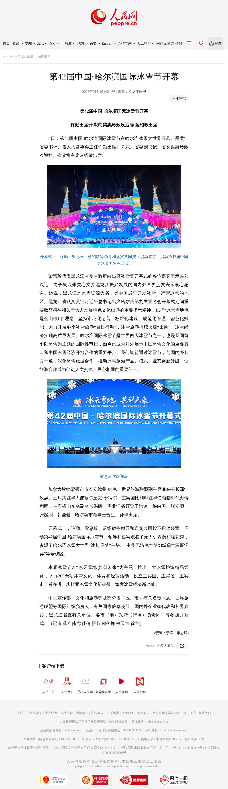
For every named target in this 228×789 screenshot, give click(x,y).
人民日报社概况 (28, 713)
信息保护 (189, 713)
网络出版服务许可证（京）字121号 (152, 747)
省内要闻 (44, 56)
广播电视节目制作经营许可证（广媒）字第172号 (171, 739)
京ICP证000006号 (190, 747)
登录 (218, 43)
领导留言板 (103, 692)
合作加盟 (112, 713)
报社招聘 (66, 713)
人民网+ (66, 692)
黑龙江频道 (25, 56)
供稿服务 (128, 713)
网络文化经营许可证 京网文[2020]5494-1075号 (93, 747)
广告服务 (97, 713)
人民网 (8, 56)
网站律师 (174, 713)
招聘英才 (82, 713)
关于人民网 (49, 713)
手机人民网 (85, 692)
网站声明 (159, 713)
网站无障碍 (165, 43)
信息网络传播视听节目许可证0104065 (33, 747)
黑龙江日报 (137, 92)
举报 (178, 43)
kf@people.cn (73, 730)
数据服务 (143, 713)
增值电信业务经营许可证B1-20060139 (108, 739)
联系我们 (205, 713)
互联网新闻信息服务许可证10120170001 (50, 739)
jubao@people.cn (158, 721)
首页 (6, 43)
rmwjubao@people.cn (174, 730)
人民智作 (140, 692)
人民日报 (48, 692)
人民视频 (121, 692)
